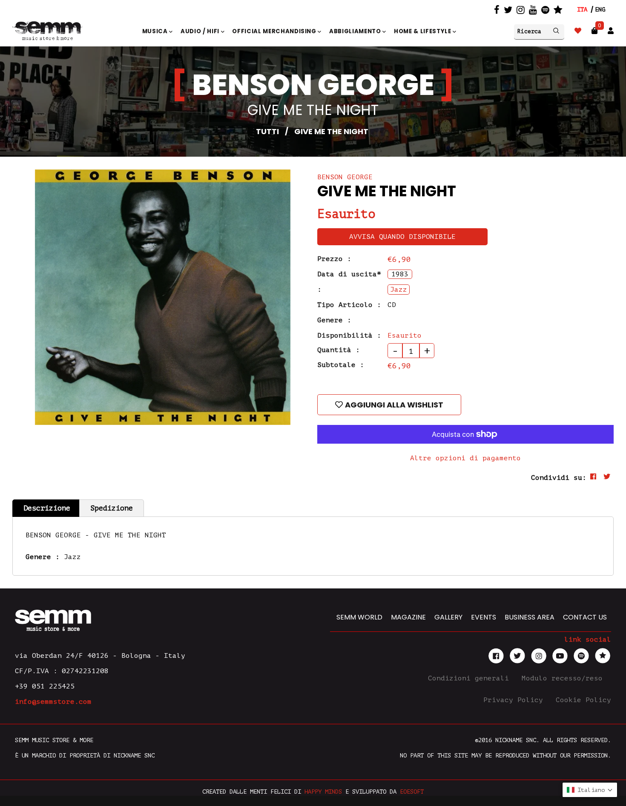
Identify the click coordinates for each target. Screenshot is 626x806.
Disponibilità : (349, 335)
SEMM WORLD (359, 617)
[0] (594, 31)
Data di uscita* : (349, 281)
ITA (582, 9)
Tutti (267, 131)
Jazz (72, 557)
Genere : (334, 320)
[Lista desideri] (577, 31)
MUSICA (155, 31)
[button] (590, 790)
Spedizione (111, 508)
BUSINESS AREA (529, 617)
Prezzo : (334, 259)
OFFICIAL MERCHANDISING (275, 31)
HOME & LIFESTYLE (423, 31)
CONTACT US (585, 617)
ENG (600, 9)
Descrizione (46, 508)
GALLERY (448, 617)
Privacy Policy (515, 700)
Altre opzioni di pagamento (465, 458)
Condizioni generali (470, 678)
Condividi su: (558, 478)
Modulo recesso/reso (564, 678)
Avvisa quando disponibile (402, 237)
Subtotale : (340, 365)
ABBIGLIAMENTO (355, 31)
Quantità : (338, 350)
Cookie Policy (583, 700)
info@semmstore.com (53, 702)
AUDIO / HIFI (201, 31)
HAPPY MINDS (323, 792)
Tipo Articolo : (349, 305)
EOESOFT (412, 792)
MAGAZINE (408, 617)
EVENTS (483, 617)
